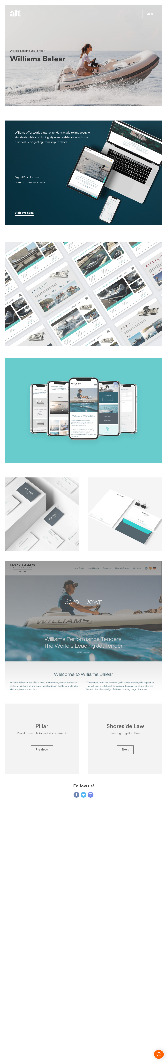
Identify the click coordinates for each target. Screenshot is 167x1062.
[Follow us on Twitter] (83, 785)
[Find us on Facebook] (76, 785)
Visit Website (24, 212)
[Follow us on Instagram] (90, 785)
